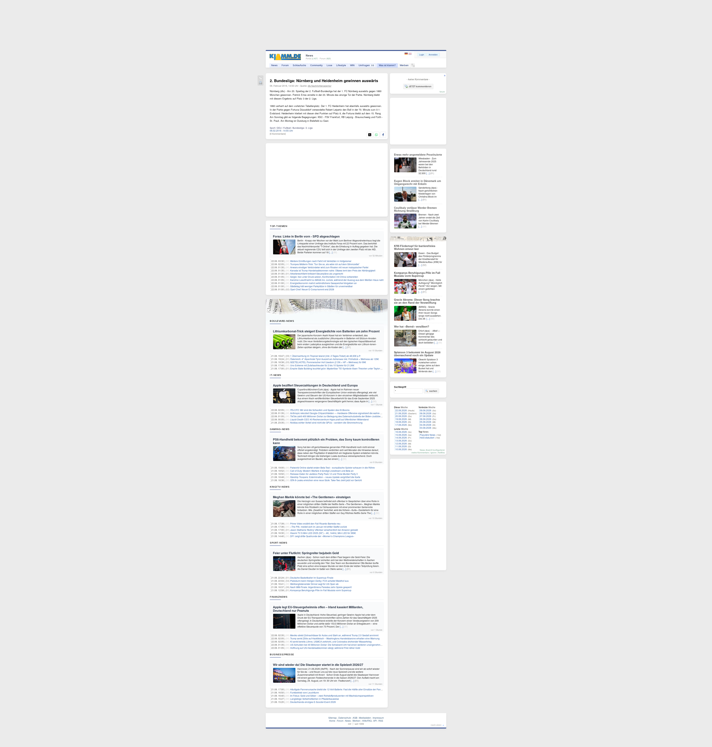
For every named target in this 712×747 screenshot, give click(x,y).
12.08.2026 (401, 443)
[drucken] (260, 83)
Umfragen (366, 65)
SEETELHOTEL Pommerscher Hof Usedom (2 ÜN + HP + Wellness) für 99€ (328, 362)
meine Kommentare (420, 452)
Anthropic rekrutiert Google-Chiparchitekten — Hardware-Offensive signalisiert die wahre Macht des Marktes (344, 413)
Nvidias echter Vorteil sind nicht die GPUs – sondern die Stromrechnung (326, 422)
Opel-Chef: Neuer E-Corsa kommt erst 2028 (312, 289)
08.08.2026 (425, 413)
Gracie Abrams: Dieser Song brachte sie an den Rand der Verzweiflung (417, 301)
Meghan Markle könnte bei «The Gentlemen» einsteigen (312, 497)
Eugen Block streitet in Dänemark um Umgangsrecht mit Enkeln (417, 182)
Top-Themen (278, 226)
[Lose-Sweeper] (413, 66)
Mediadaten (365, 717)
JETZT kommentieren (420, 86)
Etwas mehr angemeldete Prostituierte (418, 154)
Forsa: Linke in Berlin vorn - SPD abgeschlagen (306, 236)
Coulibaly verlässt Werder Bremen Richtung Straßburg (415, 209)
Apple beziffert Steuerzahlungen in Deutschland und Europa (315, 385)
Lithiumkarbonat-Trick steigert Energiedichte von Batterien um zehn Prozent (326, 331)
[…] (330, 252)
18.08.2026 (401, 421)
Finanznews (278, 596)
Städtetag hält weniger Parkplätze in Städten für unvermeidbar (321, 286)
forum (442, 91)
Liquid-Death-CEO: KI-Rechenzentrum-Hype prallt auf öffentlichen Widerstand (329, 419)
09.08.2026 (425, 410)
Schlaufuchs (299, 65)
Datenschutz (344, 717)
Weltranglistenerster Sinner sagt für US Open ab (314, 583)
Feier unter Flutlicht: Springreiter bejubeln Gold (306, 553)
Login (421, 54)
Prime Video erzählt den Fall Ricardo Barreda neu (315, 523)
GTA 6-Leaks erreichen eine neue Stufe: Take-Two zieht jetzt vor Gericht (326, 480)
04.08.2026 (425, 424)
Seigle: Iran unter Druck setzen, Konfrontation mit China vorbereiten (324, 276)
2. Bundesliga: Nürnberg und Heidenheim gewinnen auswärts (324, 80)
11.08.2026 (401, 446)
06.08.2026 (425, 419)
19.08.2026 (401, 419)
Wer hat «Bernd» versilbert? (411, 326)
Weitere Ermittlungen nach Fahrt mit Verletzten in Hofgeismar (320, 261)
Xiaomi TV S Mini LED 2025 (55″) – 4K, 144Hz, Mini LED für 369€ (323, 532)
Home (332, 720)
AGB (355, 717)
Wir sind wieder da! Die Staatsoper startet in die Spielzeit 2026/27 (318, 665)
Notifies (441, 452)
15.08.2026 (401, 434)
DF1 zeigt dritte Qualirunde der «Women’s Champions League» (322, 536)
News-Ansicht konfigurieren (432, 449)
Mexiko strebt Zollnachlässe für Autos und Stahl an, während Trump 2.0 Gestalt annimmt (334, 635)
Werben (404, 65)
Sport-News (278, 542)
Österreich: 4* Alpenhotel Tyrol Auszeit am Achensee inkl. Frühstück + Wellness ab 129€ (334, 359)
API (375, 720)
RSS (380, 720)
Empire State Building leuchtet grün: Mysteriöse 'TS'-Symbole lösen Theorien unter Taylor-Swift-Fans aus (342, 368)
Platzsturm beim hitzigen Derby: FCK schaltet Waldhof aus (319, 580)
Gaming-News (280, 429)
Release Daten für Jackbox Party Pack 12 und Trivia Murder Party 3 (324, 473)
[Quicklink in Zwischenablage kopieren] (260, 78)
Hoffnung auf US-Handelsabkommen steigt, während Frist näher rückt (325, 647)
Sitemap (332, 717)
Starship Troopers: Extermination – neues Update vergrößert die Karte (325, 477)
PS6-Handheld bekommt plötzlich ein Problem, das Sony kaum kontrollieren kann (326, 441)
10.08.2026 (401, 449)
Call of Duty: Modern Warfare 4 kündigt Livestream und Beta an (322, 470)
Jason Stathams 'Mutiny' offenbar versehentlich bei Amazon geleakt (324, 529)
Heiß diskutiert (427, 437)
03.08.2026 (425, 427)
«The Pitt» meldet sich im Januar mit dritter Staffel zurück (318, 526)
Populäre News (427, 434)
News (274, 65)
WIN (352, 65)
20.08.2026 (401, 416)
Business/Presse (282, 654)
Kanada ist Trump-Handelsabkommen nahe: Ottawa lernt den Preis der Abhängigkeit (332, 270)
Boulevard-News (282, 320)
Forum (285, 65)
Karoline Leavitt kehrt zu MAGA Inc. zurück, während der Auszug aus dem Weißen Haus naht (336, 279)
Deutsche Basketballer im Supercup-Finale (311, 577)
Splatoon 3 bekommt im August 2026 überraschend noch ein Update (417, 353)
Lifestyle (341, 65)
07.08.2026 (425, 416)
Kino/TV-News (279, 486)
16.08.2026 (401, 431)
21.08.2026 (401, 413)
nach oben (436, 724)
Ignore (433, 452)
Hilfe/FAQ (367, 720)
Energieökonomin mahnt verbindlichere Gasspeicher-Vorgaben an (323, 283)
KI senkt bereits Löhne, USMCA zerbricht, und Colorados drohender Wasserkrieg (331, 641)
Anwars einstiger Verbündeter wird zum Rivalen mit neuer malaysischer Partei (329, 267)
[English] (410, 54)
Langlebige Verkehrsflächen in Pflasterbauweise (314, 698)
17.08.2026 (401, 424)
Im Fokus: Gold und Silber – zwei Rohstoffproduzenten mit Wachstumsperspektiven (332, 695)
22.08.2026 (401, 410)
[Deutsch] (406, 54)
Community (316, 65)
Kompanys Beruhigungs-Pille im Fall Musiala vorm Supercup (320, 590)
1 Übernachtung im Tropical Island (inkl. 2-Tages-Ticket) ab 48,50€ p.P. (325, 355)
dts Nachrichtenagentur (319, 85)
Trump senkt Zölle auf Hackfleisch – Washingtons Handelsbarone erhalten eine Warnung (335, 638)
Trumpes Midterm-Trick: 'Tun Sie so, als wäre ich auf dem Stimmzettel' (324, 264)
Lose (329, 65)
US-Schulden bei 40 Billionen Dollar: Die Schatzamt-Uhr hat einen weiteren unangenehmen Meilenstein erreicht (346, 644)
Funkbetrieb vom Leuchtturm (304, 692)
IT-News (275, 375)
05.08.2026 (425, 421)
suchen (433, 391)
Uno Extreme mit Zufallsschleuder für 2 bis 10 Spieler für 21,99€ (322, 365)
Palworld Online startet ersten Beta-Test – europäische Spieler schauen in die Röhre (332, 467)
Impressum (378, 717)
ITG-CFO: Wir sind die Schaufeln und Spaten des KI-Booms (320, 409)
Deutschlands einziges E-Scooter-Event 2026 (313, 701)
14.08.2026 (401, 437)
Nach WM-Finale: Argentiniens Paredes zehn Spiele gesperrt (321, 587)
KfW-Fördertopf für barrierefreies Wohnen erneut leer (414, 247)
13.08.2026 (401, 440)
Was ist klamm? (387, 65)
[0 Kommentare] (278, 133)
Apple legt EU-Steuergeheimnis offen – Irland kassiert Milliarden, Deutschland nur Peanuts (318, 609)
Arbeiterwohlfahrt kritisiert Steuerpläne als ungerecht (316, 273)
